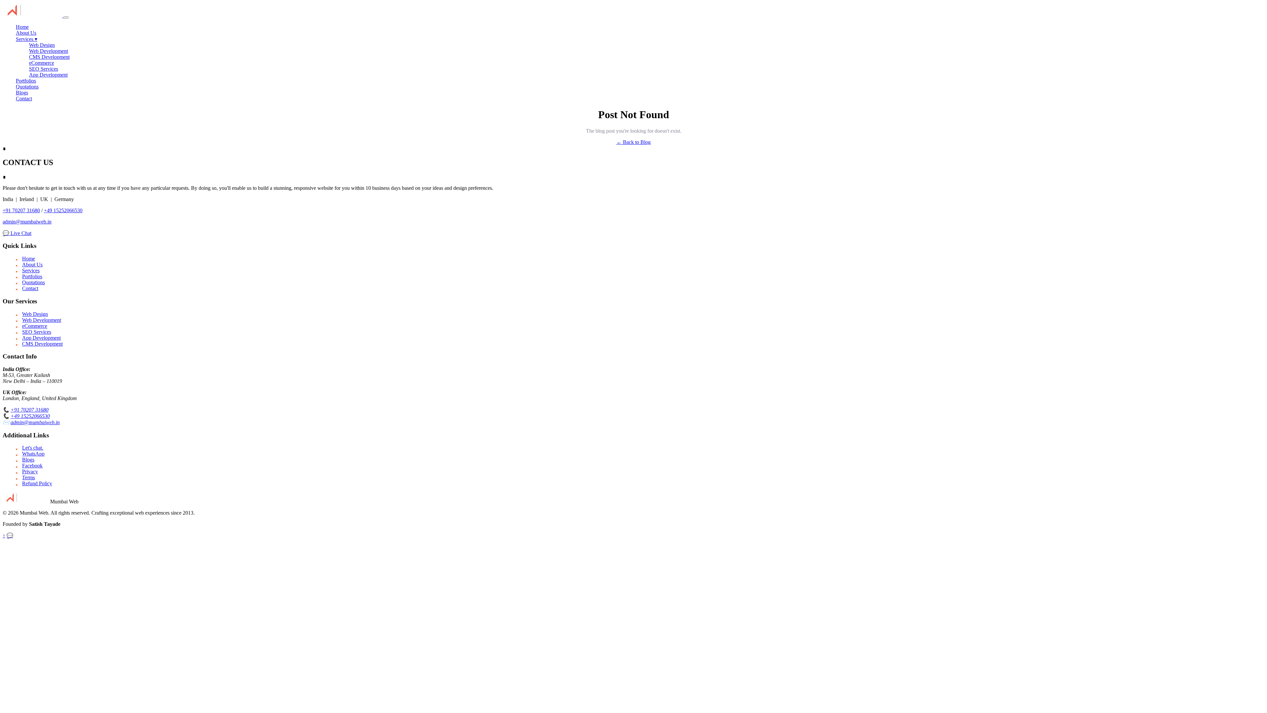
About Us (26, 33)
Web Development (48, 51)
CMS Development (49, 57)
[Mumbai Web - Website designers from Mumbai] (33, 15)
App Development (48, 75)
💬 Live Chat (17, 233)
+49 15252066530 (63, 210)
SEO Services (43, 69)
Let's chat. (32, 448)
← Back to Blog (633, 142)
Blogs (22, 92)
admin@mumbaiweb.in (27, 221)
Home (22, 27)
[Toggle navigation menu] (66, 17)
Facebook (32, 465)
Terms (28, 477)
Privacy (30, 471)
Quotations (27, 86)
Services (26, 39)
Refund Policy (37, 483)
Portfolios (26, 81)
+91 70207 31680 (21, 210)
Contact (24, 98)
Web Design (42, 45)
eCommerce (41, 63)
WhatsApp (33, 454)
